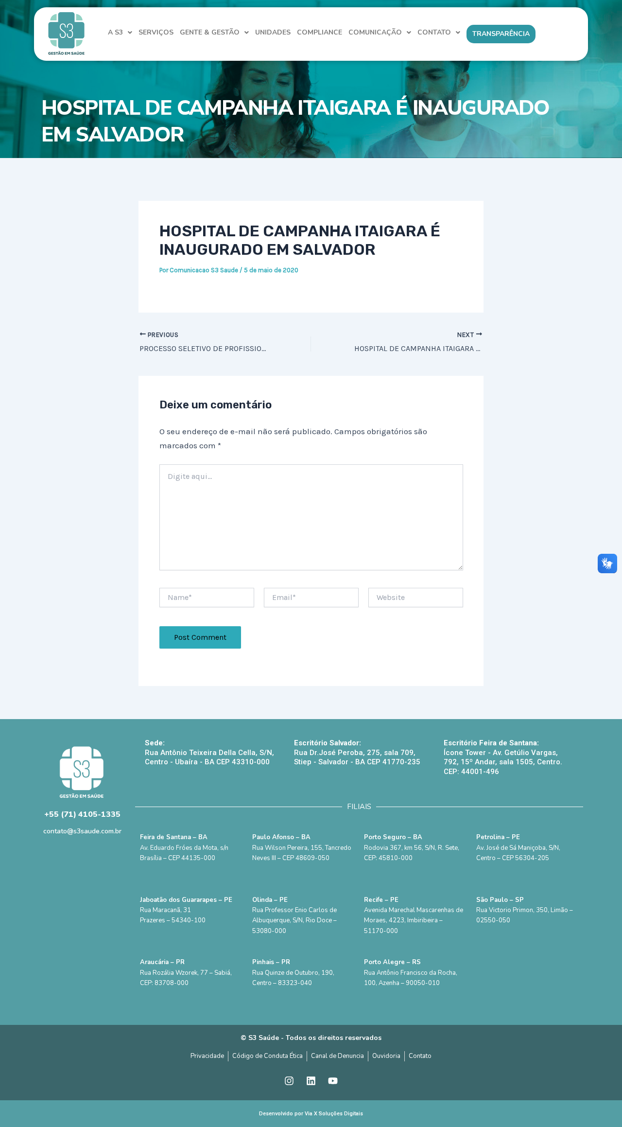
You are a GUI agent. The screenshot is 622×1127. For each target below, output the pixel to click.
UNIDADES (273, 32)
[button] (120, 32)
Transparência (501, 33)
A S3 (115, 32)
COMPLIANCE (319, 32)
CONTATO (434, 32)
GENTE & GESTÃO (210, 32)
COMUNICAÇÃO (375, 32)
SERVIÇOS (155, 32)
